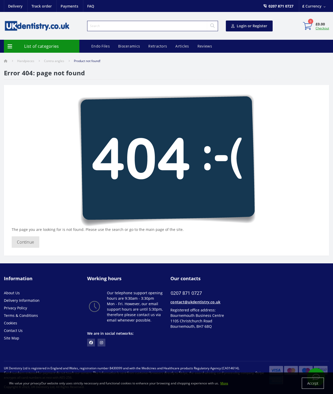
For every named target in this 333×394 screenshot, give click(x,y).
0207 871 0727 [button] (186, 293)
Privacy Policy (15, 307)
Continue (25, 242)
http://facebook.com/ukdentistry (91, 342)
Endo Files (100, 46)
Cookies (10, 322)
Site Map (11, 338)
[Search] (212, 26)
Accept (312, 383)
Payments (69, 6)
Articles (182, 46)
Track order (41, 6)
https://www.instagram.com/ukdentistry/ (101, 342)
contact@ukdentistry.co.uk (195, 301)
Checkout (322, 28)
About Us (12, 292)
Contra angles (54, 61)
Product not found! (87, 61)
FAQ (90, 6)
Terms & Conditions (21, 315)
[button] (281, 6)
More (224, 383)
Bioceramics (129, 46)
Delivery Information (22, 300)
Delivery (15, 6)
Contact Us (13, 330)
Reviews (204, 46)
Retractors (157, 46)
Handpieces (25, 61)
